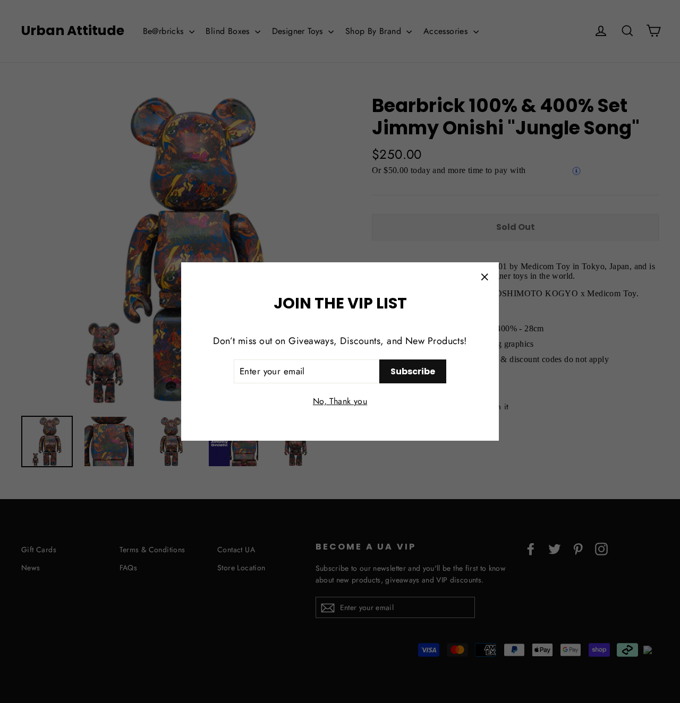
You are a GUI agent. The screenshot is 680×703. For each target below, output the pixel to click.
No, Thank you (340, 401)
